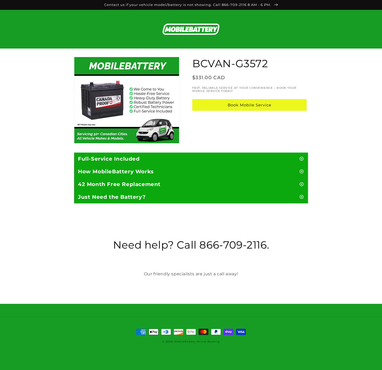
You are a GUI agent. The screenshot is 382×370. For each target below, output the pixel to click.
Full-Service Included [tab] (109, 159)
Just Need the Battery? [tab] (112, 197)
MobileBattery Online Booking (197, 341)
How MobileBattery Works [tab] (116, 171)
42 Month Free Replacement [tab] (119, 184)
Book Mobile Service (249, 104)
